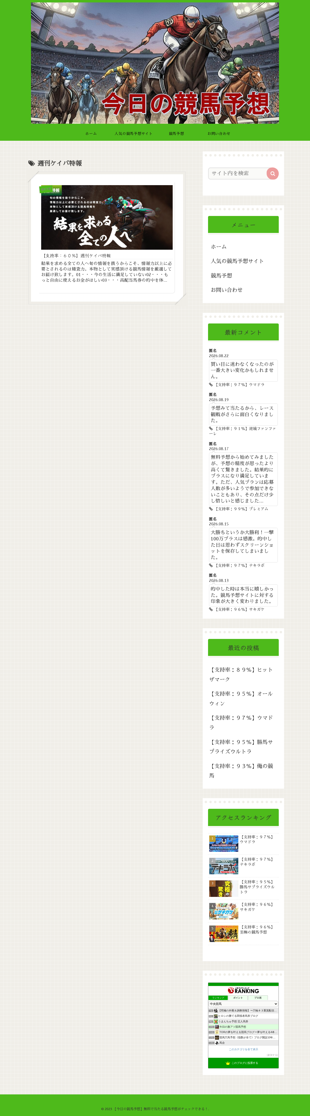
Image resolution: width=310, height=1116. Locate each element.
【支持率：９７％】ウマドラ (241, 722)
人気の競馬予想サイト (237, 261)
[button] (273, 173)
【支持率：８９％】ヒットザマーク (241, 674)
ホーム (219, 247)
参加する (272, 1055)
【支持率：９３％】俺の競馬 (241, 771)
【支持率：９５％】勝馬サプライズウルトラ (241, 747)
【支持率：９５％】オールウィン (241, 698)
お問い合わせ (227, 290)
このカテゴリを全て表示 (243, 1049)
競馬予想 (221, 276)
